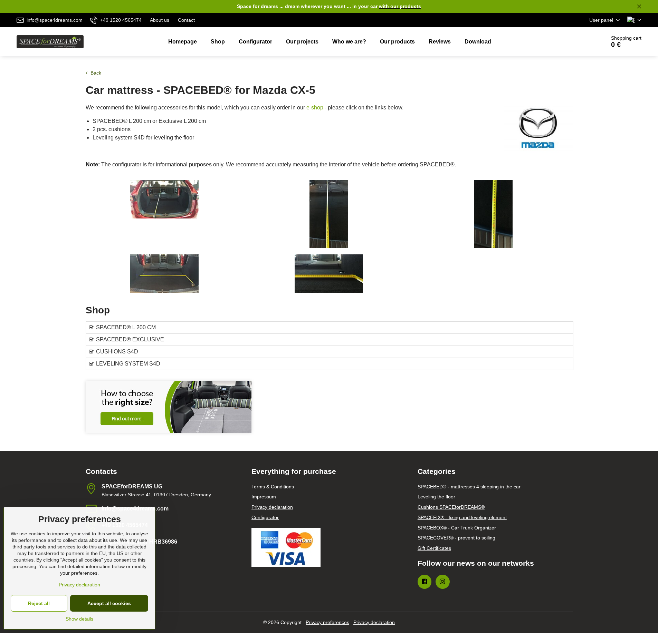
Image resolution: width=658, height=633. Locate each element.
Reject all (39, 603)
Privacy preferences (327, 622)
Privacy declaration (374, 622)
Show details (79, 619)
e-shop (314, 107)
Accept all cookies (109, 603)
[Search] (581, 41)
